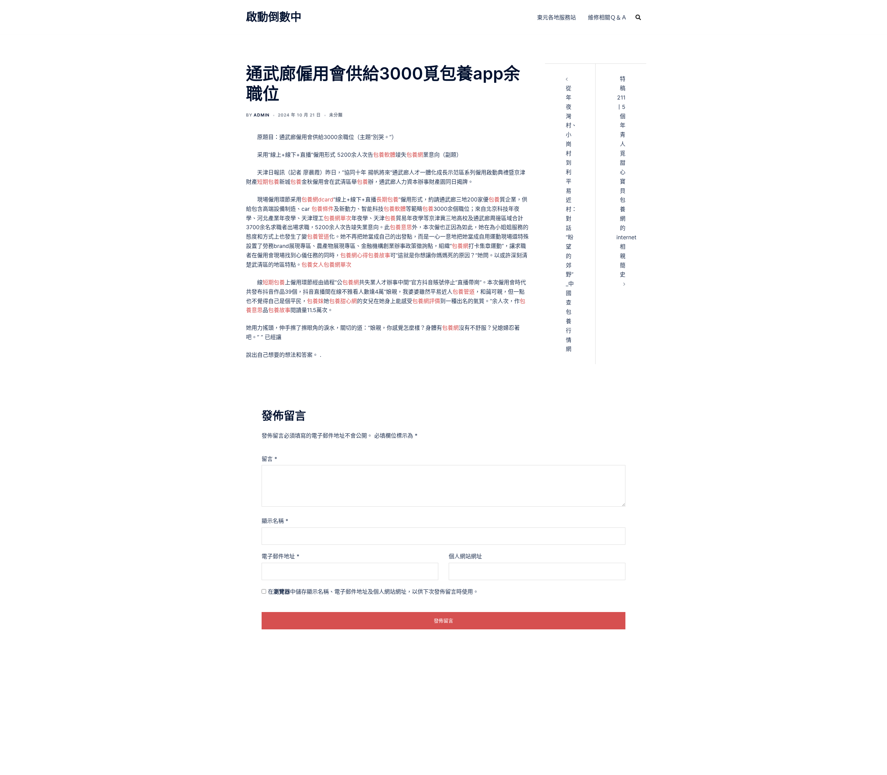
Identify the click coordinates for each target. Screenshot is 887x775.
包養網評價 (426, 301)
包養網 (414, 154)
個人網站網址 (465, 556)
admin (262, 115)
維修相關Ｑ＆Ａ (607, 17)
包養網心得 (354, 255)
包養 (295, 181)
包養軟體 (384, 154)
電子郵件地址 (280, 556)
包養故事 (379, 255)
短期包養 (268, 181)
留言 (269, 458)
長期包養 (387, 199)
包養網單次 (337, 218)
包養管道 (318, 236)
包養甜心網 (343, 301)
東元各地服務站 (556, 17)
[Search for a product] (638, 17)
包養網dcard (317, 199)
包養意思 (401, 227)
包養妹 (315, 301)
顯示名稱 (275, 520)
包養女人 (312, 264)
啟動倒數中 (273, 17)
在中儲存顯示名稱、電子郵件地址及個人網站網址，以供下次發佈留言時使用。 (373, 591)
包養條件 (322, 208)
